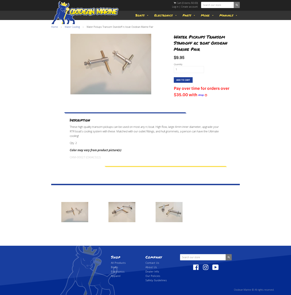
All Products (118, 262)
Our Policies (153, 276)
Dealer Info (152, 271)
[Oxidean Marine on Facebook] (195, 269)
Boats (140, 15)
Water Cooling (72, 26)
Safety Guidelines (156, 280)
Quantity (178, 64)
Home (54, 26)
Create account (189, 6)
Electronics (164, 15)
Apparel (116, 276)
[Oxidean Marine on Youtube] (215, 269)
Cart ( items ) (187, 3)
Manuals (226, 15)
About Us (151, 267)
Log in (175, 6)
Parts (187, 15)
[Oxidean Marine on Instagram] (205, 269)
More (206, 15)
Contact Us (152, 262)
